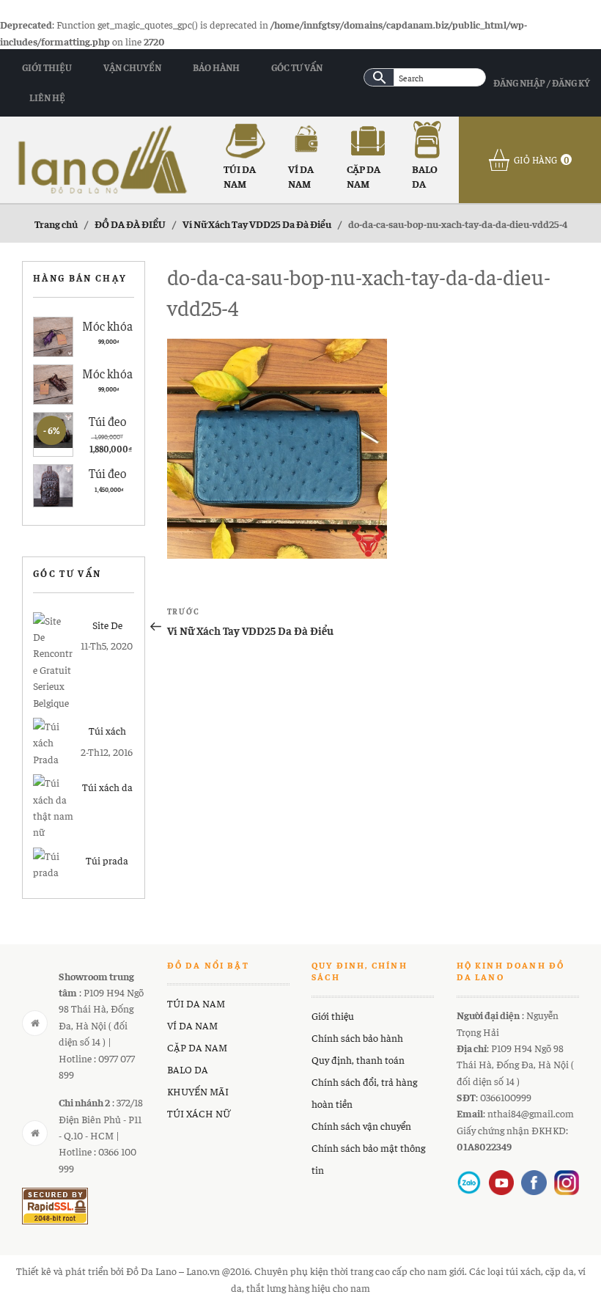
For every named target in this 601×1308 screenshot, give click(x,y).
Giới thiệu (47, 67)
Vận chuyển (132, 67)
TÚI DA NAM (240, 176)
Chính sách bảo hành (357, 1037)
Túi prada (107, 860)
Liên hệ (47, 97)
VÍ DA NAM (301, 176)
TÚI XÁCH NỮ (198, 1113)
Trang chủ (56, 223)
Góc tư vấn (296, 67)
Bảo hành (216, 67)
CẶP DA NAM (363, 176)
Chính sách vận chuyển (361, 1125)
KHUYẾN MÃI (198, 1091)
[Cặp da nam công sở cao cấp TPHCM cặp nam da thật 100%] (102, 157)
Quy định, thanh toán (358, 1059)
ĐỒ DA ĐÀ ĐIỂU (130, 223)
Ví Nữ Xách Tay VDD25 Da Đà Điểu (256, 223)
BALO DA (425, 176)
